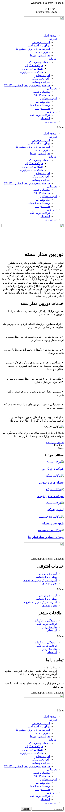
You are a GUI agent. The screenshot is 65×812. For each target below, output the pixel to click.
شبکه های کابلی (34, 65)
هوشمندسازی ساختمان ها (46, 537)
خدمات (53, 58)
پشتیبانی (52, 88)
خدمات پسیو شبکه (39, 62)
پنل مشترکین (42, 101)
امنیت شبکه (43, 75)
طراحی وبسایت (41, 81)
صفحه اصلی (50, 35)
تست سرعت (42, 108)
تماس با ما (51, 121)
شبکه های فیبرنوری (31, 71)
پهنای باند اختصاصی (39, 45)
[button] (32, 127)
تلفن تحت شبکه (41, 78)
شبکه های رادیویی (32, 68)
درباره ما (52, 111)
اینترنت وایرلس (41, 42)
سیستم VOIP (42, 95)
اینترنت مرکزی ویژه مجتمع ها (33, 48)
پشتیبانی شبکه (41, 91)
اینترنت (53, 38)
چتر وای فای (42, 52)
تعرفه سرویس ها (40, 55)
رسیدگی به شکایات (39, 105)
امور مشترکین (48, 98)
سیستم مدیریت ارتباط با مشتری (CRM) (27, 85)
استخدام (45, 118)
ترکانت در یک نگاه (39, 114)
